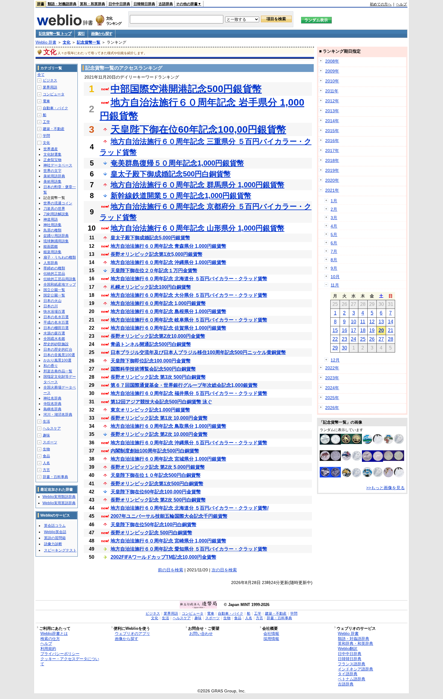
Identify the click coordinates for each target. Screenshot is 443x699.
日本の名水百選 (56, 317)
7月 (334, 251)
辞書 (40, 4)
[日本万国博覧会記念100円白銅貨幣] (393, 459)
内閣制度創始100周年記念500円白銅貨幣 (155, 450)
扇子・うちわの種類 (59, 257)
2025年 (332, 397)
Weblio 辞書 (46, 42)
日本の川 (50, 306)
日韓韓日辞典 (144, 4)
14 (390, 321)
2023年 (332, 377)
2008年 (332, 61)
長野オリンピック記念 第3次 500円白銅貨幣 (158, 377)
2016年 (332, 140)
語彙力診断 (53, 544)
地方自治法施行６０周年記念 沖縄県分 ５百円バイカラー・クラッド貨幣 (189, 442)
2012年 (332, 100)
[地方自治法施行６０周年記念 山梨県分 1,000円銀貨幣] (351, 459)
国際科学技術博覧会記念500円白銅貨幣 (153, 368)
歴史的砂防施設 (56, 344)
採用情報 (271, 638)
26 (372, 339)
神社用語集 (52, 225)
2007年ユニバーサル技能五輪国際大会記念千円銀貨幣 (169, 516)
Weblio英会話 (55, 532)
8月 (334, 259)
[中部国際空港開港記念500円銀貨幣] (330, 443)
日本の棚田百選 (56, 328)
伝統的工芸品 (54, 274)
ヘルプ (401, 4)
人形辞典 (50, 263)
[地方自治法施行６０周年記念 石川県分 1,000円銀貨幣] (351, 476)
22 (335, 339)
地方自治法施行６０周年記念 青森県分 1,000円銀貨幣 (168, 246)
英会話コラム (55, 525)
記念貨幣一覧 (88, 42)
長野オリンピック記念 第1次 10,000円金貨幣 (159, 418)
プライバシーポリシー (60, 653)
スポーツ (50, 442)
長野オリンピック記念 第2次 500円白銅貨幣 (158, 499)
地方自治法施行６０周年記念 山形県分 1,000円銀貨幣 (197, 228)
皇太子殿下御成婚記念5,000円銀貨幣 (150, 237)
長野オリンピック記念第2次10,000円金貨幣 (158, 336)
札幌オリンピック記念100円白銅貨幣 (151, 287)
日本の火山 (52, 301)
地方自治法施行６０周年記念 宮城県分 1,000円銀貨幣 (168, 458)
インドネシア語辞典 (355, 669)
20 (381, 330)
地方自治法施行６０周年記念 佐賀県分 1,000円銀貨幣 (168, 328)
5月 (334, 234)
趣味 (46, 435)
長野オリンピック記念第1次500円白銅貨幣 (157, 483)
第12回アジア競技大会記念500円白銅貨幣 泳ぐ (161, 401)
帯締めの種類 (54, 268)
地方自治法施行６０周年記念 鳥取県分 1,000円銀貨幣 (168, 426)
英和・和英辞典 (92, 4)
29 (335, 347)
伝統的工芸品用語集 (59, 279)
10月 (335, 276)
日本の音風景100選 (59, 355)
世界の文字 (52, 171)
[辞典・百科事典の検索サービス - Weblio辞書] (64, 24)
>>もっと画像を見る (385, 487)
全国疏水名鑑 (54, 339)
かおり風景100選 (57, 360)
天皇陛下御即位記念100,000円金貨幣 (151, 360)
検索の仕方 (50, 638)
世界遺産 (50, 149)
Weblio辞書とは (54, 633)
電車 (46, 101)
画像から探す (101, 33)
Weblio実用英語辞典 (59, 503)
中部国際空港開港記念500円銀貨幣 (186, 88)
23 (344, 339)
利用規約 (48, 648)
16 (344, 330)
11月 (335, 285)
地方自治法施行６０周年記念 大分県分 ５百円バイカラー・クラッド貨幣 (189, 295)
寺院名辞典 (52, 404)
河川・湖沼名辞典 (57, 414)
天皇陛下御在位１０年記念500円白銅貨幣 (156, 475)
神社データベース (57, 165)
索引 (81, 33)
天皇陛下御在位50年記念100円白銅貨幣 (153, 524)
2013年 (332, 110)
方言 (46, 470)
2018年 (332, 160)
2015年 (332, 130)
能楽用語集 (52, 252)
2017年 (332, 150)
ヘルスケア (52, 428)
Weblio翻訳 (347, 648)
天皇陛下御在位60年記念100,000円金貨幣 (156, 491)
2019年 (332, 170)
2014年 (332, 120)
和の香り (50, 366)
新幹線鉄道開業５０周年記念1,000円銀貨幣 (181, 195)
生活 (46, 421)
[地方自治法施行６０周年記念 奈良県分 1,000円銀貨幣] (330, 459)
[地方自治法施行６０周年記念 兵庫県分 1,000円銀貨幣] (372, 476)
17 (353, 330)
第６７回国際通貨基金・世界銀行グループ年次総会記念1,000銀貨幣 (184, 385)
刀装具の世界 (54, 209)
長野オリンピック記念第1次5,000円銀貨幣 (157, 254)
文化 (67, 42)
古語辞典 (166, 4)
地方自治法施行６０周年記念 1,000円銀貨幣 (158, 303)
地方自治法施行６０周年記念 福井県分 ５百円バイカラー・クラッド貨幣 (189, 393)
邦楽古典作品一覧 (57, 371)
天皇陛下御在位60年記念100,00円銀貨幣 (198, 129)
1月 (334, 200)
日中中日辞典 (119, 4)
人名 (46, 463)
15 (335, 330)
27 (381, 339)
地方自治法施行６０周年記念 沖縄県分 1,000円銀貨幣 (168, 262)
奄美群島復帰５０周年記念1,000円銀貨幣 (177, 163)
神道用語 (50, 219)
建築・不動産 (53, 129)
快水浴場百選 (54, 311)
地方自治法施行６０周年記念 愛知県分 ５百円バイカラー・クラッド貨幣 (189, 548)
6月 (334, 243)
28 (390, 339)
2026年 (332, 407)
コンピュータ (53, 94)
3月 (334, 217)
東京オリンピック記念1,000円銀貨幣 (150, 409)
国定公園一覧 (54, 295)
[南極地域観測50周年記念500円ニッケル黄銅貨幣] (372, 460)
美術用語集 (52, 181)
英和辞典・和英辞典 (355, 643)
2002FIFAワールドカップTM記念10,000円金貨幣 (163, 557)
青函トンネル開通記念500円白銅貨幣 (151, 344)
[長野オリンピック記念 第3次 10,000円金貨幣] (351, 442)
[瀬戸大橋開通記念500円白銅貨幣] (330, 476)
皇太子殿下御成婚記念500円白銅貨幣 (171, 174)
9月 (334, 268)
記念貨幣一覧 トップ (55, 33)
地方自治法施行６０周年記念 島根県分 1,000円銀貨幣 (168, 311)
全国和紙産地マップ (59, 284)
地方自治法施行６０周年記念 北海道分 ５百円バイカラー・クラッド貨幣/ (190, 508)
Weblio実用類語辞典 (59, 497)
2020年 (332, 180)
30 (344, 347)
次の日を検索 (224, 569)
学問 (46, 136)
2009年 (332, 71)
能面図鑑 (50, 246)
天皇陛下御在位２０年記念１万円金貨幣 (154, 270)
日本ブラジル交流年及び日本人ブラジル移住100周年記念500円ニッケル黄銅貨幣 (198, 352)
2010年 (332, 81)
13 (381, 321)
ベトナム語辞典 (351, 679)
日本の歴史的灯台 (57, 349)
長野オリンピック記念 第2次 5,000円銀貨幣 (158, 467)
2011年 (331, 91)
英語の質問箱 (55, 538)
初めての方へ (380, 4)
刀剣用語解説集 (56, 214)
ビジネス (50, 80)
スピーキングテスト (60, 550)
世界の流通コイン (57, 203)
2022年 (332, 367)
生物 (46, 449)
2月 (334, 209)
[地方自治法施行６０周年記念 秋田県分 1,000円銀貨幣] (393, 476)
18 (363, 330)
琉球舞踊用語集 (56, 241)
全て (41, 74)
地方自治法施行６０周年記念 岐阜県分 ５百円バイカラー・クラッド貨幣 (189, 319)
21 (390, 330)
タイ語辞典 (347, 674)
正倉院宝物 (52, 160)
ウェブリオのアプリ (132, 633)
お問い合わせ (201, 633)
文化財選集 (52, 154)
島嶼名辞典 (52, 409)
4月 (334, 226)
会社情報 (271, 633)
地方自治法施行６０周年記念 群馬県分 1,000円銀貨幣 (197, 185)
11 (362, 321)
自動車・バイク (55, 108)
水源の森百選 (54, 333)
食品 (46, 456)
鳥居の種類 (52, 230)
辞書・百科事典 (55, 477)
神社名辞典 (52, 398)
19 (372, 330)
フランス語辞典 (351, 664)
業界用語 (50, 87)
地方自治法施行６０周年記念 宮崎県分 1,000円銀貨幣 (168, 540)
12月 (335, 360)
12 (372, 321)
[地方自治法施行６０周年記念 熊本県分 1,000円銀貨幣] (372, 442)
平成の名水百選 (56, 322)
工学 (46, 122)
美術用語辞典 (54, 176)
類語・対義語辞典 (62, 4)
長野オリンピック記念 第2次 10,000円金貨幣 (159, 434)
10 (353, 321)
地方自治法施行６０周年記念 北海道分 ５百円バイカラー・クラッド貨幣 (189, 278)
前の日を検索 (170, 569)
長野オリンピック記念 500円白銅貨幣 (151, 532)
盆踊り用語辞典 (56, 236)
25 (363, 339)
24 (353, 339)
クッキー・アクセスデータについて (69, 661)
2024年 (332, 387)
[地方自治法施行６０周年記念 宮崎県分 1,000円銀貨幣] (393, 442)
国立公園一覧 (54, 290)
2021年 (332, 190)
